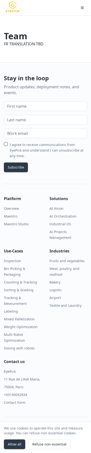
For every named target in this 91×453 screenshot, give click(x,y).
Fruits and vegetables (67, 261)
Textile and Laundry (66, 305)
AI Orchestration (63, 216)
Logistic (56, 290)
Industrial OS (60, 224)
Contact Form (14, 402)
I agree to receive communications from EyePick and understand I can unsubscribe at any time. (46, 150)
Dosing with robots (19, 348)
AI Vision (57, 208)
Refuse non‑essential (49, 444)
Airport (55, 297)
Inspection (12, 261)
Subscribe (16, 167)
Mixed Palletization (19, 319)
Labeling (11, 311)
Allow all (14, 444)
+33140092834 (15, 394)
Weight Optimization (21, 326)
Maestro (10, 216)
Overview (11, 208)
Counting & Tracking (20, 282)
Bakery (55, 282)
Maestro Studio (16, 224)
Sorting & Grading (18, 290)
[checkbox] (6, 144)
